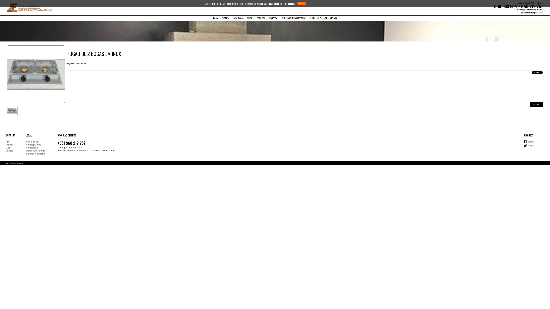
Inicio (215, 18)
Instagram (531, 145)
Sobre (7, 141)
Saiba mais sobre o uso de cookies (279, 3)
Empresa (225, 18)
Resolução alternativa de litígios (36, 150)
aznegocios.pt (19, 163)
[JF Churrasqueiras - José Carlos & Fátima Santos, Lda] (25, 7)
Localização (238, 18)
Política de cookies (32, 147)
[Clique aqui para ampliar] (35, 74)
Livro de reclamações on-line (35, 153)
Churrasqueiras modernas (294, 18)
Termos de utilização (32, 141)
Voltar (536, 104)
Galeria (250, 18)
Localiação (9, 144)
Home (192, 30)
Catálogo (261, 18)
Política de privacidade (33, 144)
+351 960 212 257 (71, 143)
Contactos (274, 18)
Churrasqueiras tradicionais (323, 18)
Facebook (531, 141)
